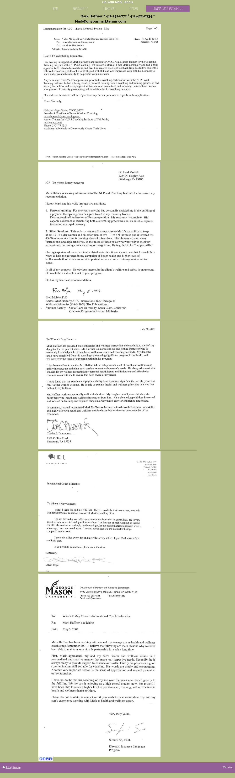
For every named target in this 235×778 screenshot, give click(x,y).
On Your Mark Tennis (117, 2)
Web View (227, 767)
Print (8, 768)
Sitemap (16, 768)
